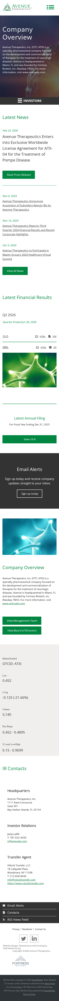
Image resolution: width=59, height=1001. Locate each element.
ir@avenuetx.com (17, 841)
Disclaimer (27, 929)
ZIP (55, 347)
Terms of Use (29, 994)
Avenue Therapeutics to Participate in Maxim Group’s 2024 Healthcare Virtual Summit (26, 255)
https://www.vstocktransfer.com (25, 883)
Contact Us (40, 929)
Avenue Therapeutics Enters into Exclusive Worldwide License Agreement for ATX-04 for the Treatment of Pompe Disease (27, 148)
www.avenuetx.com (33, 72)
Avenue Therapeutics (40, 950)
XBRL (5, 347)
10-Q (5, 336)
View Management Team (22, 620)
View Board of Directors (22, 630)
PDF (55, 336)
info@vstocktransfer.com (21, 879)
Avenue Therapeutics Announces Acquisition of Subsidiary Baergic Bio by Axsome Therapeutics (26, 205)
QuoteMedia (37, 979)
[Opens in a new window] (24, 942)
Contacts (13, 912)
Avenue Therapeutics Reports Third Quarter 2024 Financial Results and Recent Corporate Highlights (28, 230)
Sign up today (29, 493)
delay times (50, 983)
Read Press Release (19, 175)
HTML (43, 336)
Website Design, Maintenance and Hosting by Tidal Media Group (25, 947)
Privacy (16, 929)
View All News (15, 271)
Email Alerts (15, 905)
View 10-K (29, 439)
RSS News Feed (17, 919)
